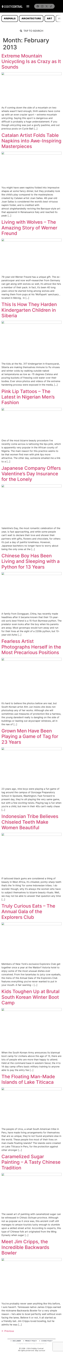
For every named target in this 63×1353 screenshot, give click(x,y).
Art (49, 18)
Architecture (31, 18)
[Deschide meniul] (27, 6)
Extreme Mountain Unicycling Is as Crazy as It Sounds (31, 61)
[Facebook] (38, 6)
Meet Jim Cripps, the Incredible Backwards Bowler (25, 1247)
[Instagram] (42, 6)
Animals (10, 18)
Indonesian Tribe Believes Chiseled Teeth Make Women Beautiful (29, 821)
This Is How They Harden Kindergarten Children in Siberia (29, 310)
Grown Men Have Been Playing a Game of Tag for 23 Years (29, 736)
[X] (46, 6)
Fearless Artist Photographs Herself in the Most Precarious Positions (31, 646)
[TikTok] (51, 6)
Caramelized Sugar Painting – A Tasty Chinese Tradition (31, 1162)
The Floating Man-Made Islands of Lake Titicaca (28, 1079)
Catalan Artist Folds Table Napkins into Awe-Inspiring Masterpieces (31, 140)
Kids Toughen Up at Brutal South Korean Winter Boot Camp (30, 997)
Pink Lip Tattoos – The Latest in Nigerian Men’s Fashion (28, 396)
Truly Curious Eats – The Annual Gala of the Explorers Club (28, 911)
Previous (7, 1331)
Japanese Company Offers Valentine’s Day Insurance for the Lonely (31, 473)
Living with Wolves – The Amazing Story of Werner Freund (29, 227)
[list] (31, 18)
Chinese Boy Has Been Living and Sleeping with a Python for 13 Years (30, 561)
